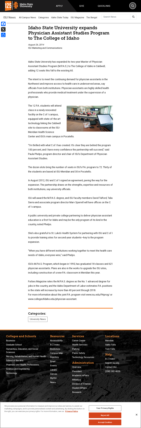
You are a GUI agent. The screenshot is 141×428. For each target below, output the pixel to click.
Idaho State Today (59, 17)
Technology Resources (83, 357)
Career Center (78, 340)
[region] (70, 415)
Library (53, 370)
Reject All (105, 415)
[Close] (137, 415)
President (77, 371)
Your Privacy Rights (105, 408)
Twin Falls (110, 349)
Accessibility (56, 340)
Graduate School (14, 344)
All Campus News (27, 17)
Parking (75, 349)
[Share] (3, 35)
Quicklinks (104, 6)
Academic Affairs (80, 375)
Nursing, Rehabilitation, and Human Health (26, 356)
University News (38, 319)
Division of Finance (81, 384)
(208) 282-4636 (112, 371)
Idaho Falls (110, 344)
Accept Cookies (105, 422)
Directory (54, 357)
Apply (59, 6)
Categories (43, 17)
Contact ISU (110, 367)
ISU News (9, 17)
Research (76, 392)
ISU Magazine (77, 17)
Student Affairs (79, 388)
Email (52, 361)
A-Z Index (55, 344)
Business (10, 340)
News (53, 382)
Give (81, 6)
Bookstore (55, 349)
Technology (11, 373)
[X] (3, 29)
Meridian (109, 340)
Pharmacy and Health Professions (22, 364)
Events (53, 365)
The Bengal (91, 17)
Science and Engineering (18, 369)
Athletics (76, 379)
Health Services (79, 344)
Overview (76, 367)
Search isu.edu (112, 363)
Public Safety (78, 353)
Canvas (53, 374)
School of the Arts (14, 360)
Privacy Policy (71, 411)
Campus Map (56, 353)
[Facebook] (3, 24)
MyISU (53, 378)
